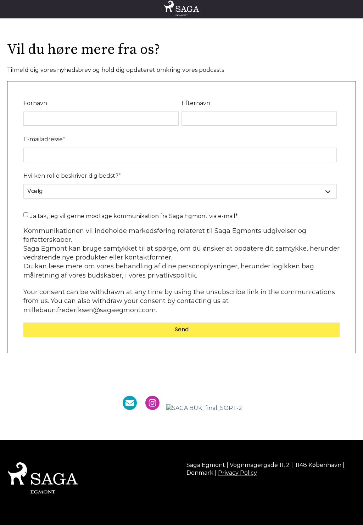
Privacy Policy (237, 472)
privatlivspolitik (171, 275)
